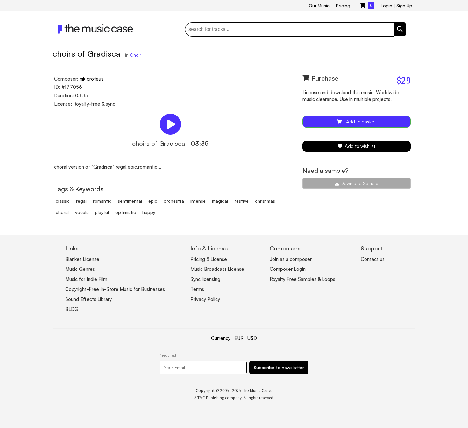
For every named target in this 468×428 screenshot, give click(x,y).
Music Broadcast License (217, 269)
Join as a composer (291, 259)
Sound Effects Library (88, 299)
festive (241, 201)
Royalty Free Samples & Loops (302, 279)
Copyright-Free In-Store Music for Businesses (115, 289)
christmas (265, 201)
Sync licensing (205, 279)
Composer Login (288, 269)
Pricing (343, 5)
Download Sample (359, 183)
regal (81, 201)
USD (252, 338)
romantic (102, 201)
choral (62, 212)
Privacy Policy (205, 299)
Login (386, 5)
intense (198, 201)
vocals (82, 212)
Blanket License (82, 259)
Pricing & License (208, 259)
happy (148, 212)
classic (63, 201)
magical (220, 201)
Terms (197, 289)
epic (152, 201)
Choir (135, 55)
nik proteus (91, 79)
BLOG (71, 309)
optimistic (125, 212)
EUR (239, 338)
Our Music (319, 5)
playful (102, 212)
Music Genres (80, 269)
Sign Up (404, 5)
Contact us (373, 259)
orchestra (174, 201)
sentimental (130, 201)
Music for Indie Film (86, 279)
